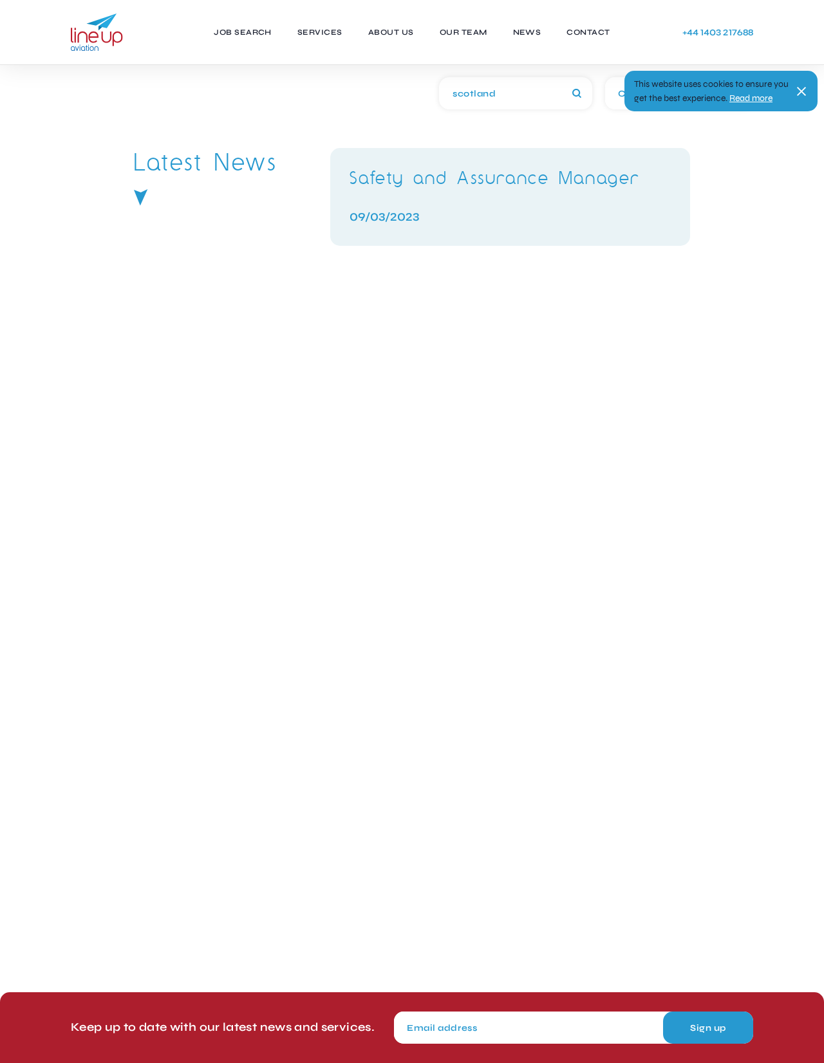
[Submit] (576, 93)
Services (319, 32)
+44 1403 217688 (717, 32)
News (527, 32)
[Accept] (801, 91)
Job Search (243, 32)
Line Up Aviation (97, 32)
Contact (588, 32)
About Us (391, 32)
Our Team (463, 32)
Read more (750, 98)
